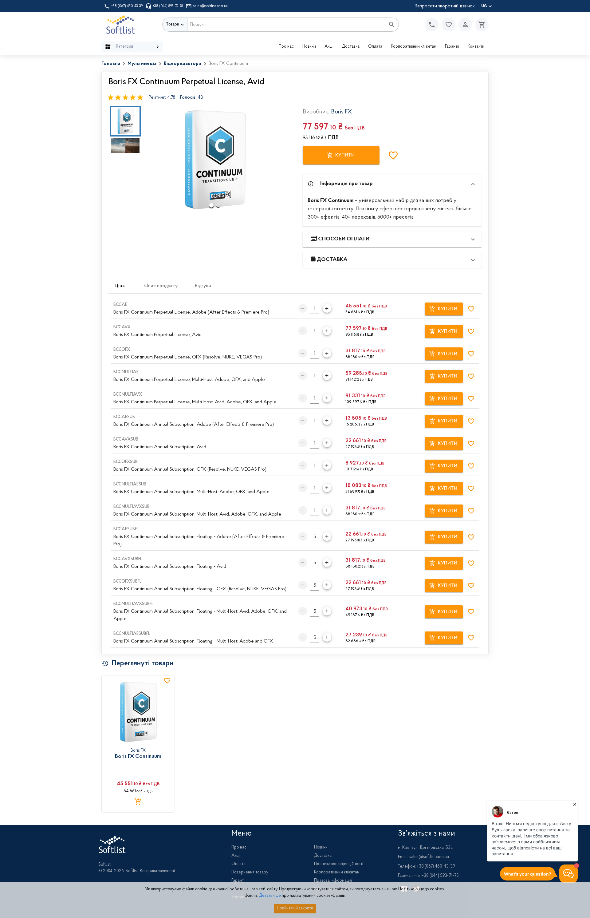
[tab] (119, 286)
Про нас (286, 47)
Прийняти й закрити (295, 908)
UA (484, 6)
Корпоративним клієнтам (413, 47)
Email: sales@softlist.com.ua (423, 857)
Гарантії (452, 47)
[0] (480, 24)
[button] (448, 24)
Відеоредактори (182, 63)
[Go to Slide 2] (125, 145)
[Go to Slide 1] (125, 121)
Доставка (351, 47)
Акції (328, 47)
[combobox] (286, 25)
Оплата (375, 47)
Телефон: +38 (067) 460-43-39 (426, 867)
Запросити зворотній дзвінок (445, 6)
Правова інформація (333, 881)
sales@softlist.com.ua (210, 6)
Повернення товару (249, 872)
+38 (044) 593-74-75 (168, 6)
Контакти (476, 47)
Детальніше (270, 896)
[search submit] (392, 24)
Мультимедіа (142, 63)
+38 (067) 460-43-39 (127, 6)
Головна (110, 63)
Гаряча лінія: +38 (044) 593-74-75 (428, 876)
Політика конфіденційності (338, 864)
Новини (309, 47)
